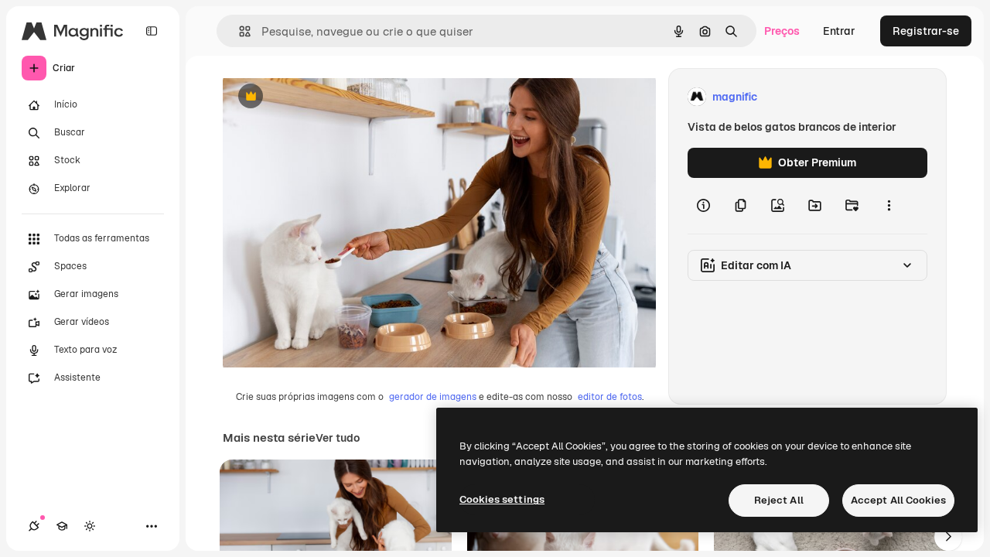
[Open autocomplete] (238, 31)
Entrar (839, 31)
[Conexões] (34, 526)
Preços (782, 31)
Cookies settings (501, 499)
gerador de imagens (432, 397)
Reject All (779, 500)
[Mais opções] (888, 205)
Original (321, 97)
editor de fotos (610, 397)
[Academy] (62, 526)
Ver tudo (338, 438)
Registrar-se (926, 31)
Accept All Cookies (898, 500)
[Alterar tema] (89, 526)
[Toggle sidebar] (151, 31)
